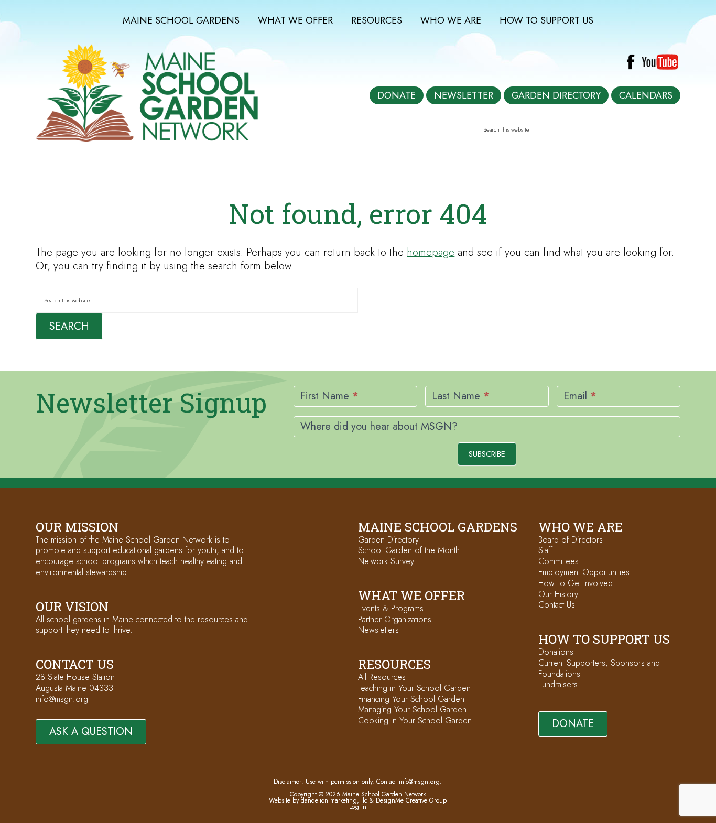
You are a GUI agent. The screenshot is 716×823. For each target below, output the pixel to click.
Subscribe (487, 454)
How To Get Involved (575, 583)
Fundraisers (558, 684)
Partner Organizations (394, 619)
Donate (573, 723)
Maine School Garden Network (147, 93)
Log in (357, 806)
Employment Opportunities (584, 572)
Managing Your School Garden (412, 709)
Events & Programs (391, 608)
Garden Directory (388, 540)
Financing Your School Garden (411, 699)
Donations (555, 652)
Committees (558, 561)
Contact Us (556, 605)
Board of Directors (570, 540)
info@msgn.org (62, 699)
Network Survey (386, 561)
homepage (430, 252)
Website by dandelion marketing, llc (318, 800)
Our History (558, 594)
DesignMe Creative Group (411, 800)
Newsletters (378, 630)
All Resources (382, 677)
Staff (545, 550)
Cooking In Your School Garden (415, 720)
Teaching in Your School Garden (414, 688)
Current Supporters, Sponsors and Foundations (599, 668)
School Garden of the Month (409, 550)
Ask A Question (91, 731)
